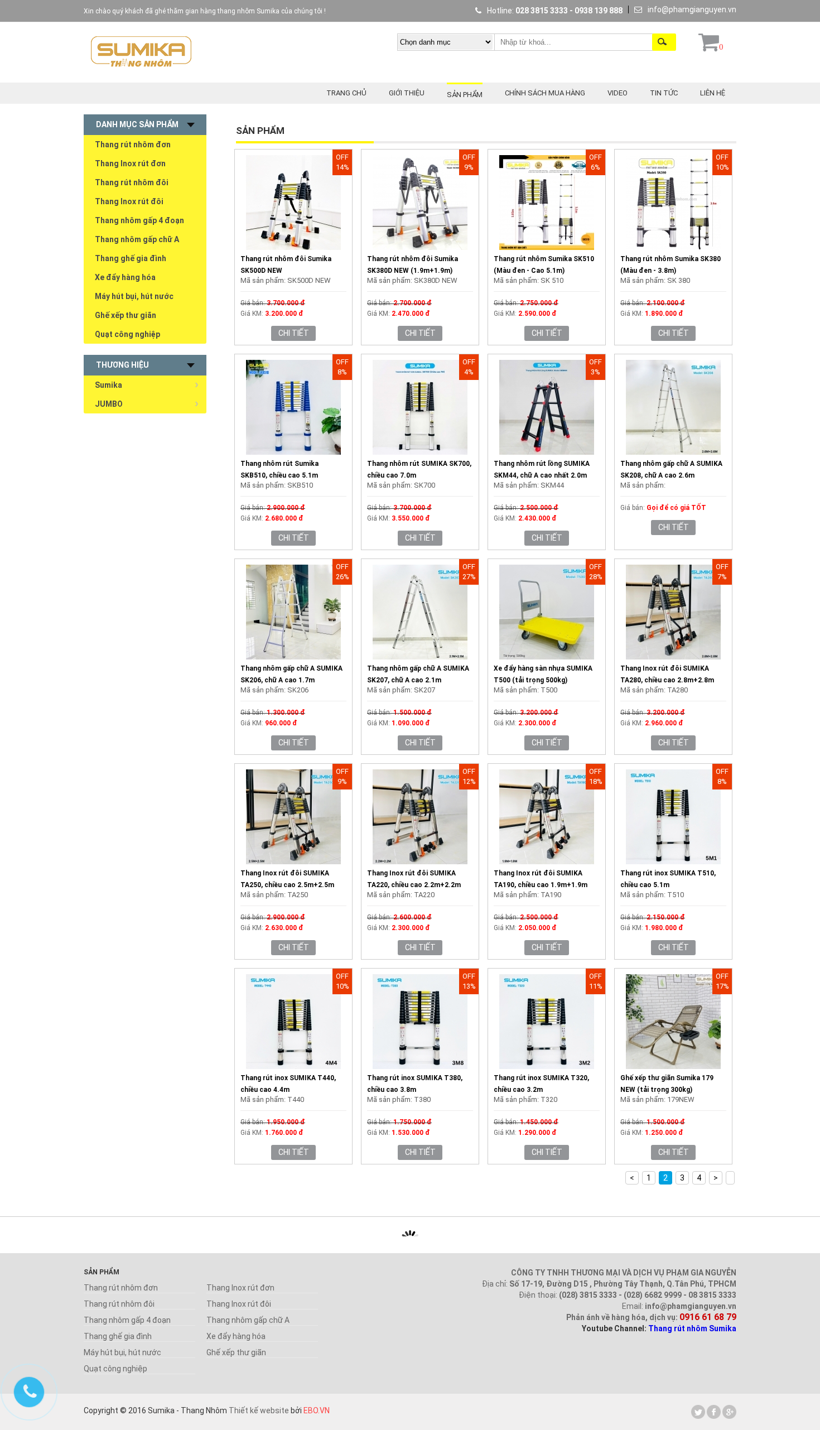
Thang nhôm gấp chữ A (137, 239)
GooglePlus (729, 1412)
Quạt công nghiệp (127, 334)
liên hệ (712, 93)
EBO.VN (316, 1410)
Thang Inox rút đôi (129, 201)
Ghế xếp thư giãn (125, 315)
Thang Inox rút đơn (130, 163)
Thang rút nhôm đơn (133, 144)
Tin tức (664, 93)
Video (617, 93)
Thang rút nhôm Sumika (692, 1328)
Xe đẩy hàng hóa (125, 277)
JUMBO (109, 403)
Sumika (108, 385)
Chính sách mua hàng (545, 93)
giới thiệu (407, 93)
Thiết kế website (259, 1410)
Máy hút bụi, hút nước (134, 296)
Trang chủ (346, 93)
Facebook (714, 1412)
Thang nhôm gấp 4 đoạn (139, 220)
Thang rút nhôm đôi (131, 182)
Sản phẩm (465, 94)
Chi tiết (293, 333)
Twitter (698, 1412)
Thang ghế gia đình (130, 258)
